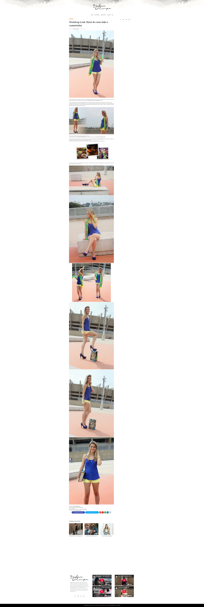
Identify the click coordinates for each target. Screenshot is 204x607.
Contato (109, 14)
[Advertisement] (125, 32)
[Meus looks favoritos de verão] (91, 529)
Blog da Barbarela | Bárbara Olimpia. (101, 605)
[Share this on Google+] (100, 512)
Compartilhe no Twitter (92, 512)
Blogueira (97, 14)
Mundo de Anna (78, 510)
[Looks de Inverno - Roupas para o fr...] (76, 529)
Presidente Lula (95, 141)
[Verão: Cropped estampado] (107, 529)
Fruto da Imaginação (76, 506)
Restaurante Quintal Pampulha (97, 139)
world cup (71, 18)
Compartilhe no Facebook (79, 512)
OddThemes (117, 605)
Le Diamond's (84, 509)
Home (92, 14)
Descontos (103, 14)
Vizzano (73, 508)
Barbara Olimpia (76, 28)
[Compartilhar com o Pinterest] (110, 512)
